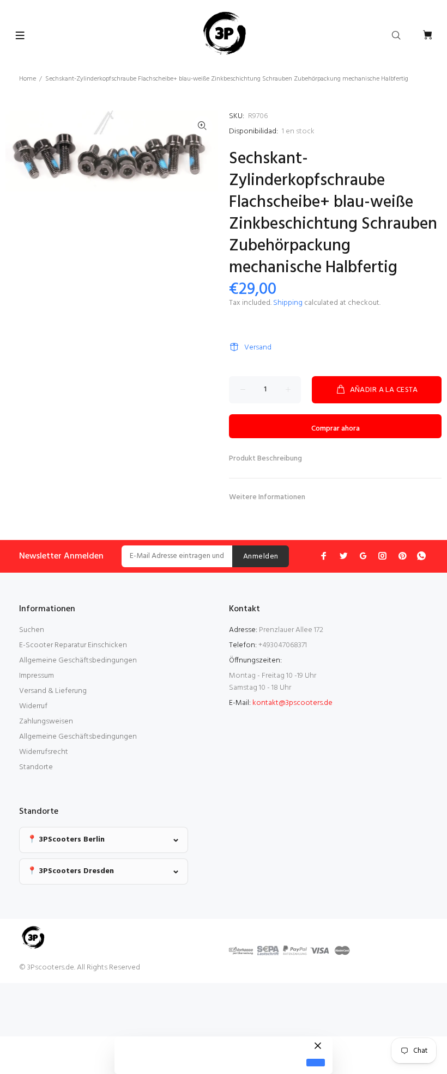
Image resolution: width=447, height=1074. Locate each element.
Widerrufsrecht (43, 752)
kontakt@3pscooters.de (292, 703)
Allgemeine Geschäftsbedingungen (78, 660)
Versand (257, 347)
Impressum (36, 676)
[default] (315, 1063)
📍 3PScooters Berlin (66, 839)
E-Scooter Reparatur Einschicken (73, 645)
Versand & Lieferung (53, 691)
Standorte (36, 767)
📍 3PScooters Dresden (70, 871)
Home (27, 78)
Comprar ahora (335, 428)
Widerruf (33, 706)
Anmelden (260, 556)
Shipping (288, 303)
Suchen (31, 630)
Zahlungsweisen (46, 721)
